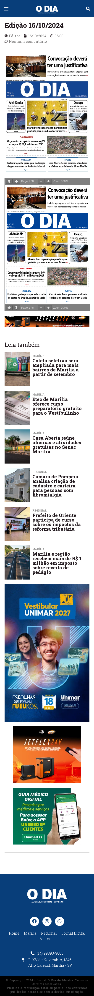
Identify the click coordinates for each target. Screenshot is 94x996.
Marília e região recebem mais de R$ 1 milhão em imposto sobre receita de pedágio (56, 563)
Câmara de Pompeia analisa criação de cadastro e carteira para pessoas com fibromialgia (55, 486)
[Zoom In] (48, 181)
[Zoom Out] (41, 181)
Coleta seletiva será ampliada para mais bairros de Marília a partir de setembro (55, 367)
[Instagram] (47, 921)
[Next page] (16, 181)
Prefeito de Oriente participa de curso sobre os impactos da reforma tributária (56, 522)
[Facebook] (34, 921)
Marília (38, 394)
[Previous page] (9, 181)
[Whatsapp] (59, 921)
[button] (6, 9)
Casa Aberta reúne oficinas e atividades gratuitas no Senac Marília (56, 444)
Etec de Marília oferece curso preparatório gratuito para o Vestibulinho (57, 406)
